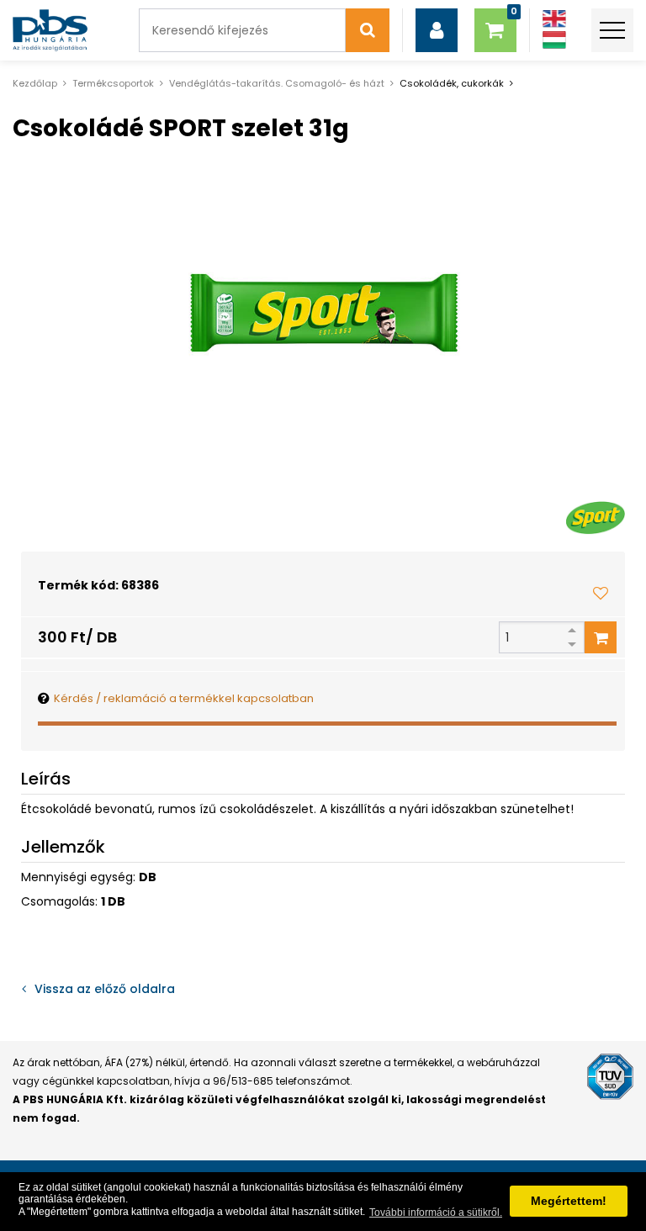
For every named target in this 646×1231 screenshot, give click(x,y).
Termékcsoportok (113, 83)
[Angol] (554, 19)
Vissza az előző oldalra (104, 988)
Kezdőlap (35, 83)
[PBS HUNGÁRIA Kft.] (50, 30)
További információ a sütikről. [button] (435, 1212)
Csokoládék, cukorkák (452, 83)
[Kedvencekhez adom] (601, 593)
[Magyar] (554, 40)
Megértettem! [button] (568, 1200)
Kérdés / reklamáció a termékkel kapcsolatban (184, 698)
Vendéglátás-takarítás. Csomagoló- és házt (276, 83)
